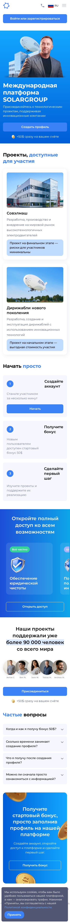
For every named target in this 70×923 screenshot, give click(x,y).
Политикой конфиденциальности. (28, 907)
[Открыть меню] (64, 5)
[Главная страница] (5, 5)
